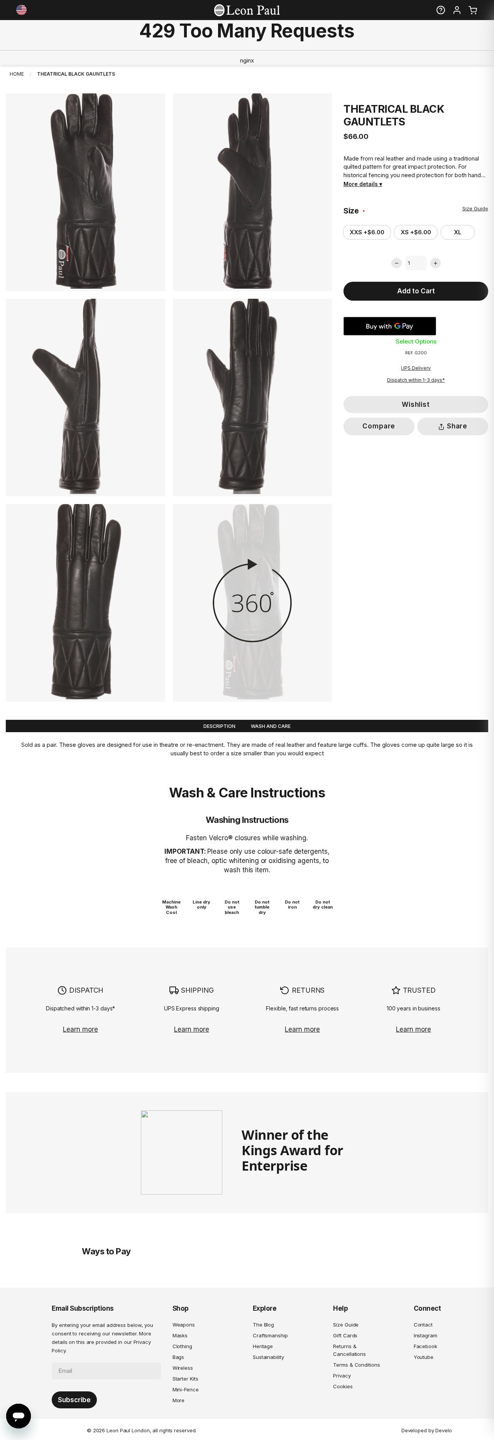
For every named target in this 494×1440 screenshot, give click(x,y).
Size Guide (475, 208)
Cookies (342, 1386)
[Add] (435, 263)
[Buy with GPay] (389, 326)
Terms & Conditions (356, 1365)
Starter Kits (185, 1379)
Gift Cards (345, 1335)
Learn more (80, 1029)
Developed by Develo (426, 1430)
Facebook (425, 1346)
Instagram (425, 1335)
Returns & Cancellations (349, 1350)
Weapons (184, 1325)
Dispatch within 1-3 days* (416, 380)
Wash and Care (271, 726)
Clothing (182, 1346)
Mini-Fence (186, 1389)
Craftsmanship (270, 1335)
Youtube (423, 1357)
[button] (22, 10)
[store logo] (247, 10)
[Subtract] (396, 263)
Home (17, 74)
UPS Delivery (416, 368)
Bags (178, 1357)
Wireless (183, 1368)
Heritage (263, 1346)
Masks (180, 1335)
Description (219, 726)
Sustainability (268, 1357)
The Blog (263, 1325)
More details (360, 184)
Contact (423, 1325)
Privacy (341, 1375)
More (179, 1400)
